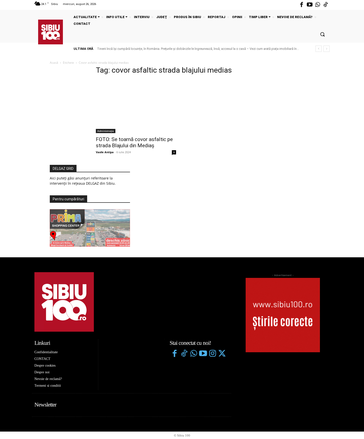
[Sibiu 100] (50, 32)
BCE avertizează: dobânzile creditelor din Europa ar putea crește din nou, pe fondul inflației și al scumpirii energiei (179, 49)
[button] (322, 34)
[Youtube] (309, 5)
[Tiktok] (326, 5)
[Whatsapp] (318, 5)
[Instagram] (212, 354)
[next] (326, 49)
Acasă (54, 62)
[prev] (318, 49)
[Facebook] (302, 5)
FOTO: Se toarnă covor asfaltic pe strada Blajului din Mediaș (134, 142)
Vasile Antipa (105, 152)
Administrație (105, 131)
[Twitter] (222, 354)
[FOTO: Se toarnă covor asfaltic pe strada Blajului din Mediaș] (136, 106)
